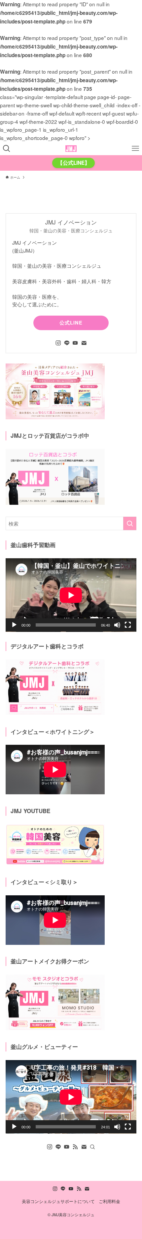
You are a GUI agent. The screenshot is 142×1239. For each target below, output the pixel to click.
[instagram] (58, 343)
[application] (71, 595)
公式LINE (71, 322)
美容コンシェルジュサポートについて (58, 1201)
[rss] (75, 1147)
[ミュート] (117, 625)
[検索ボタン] (6, 148)
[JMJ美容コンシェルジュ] (70, 148)
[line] (66, 343)
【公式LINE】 (73, 162)
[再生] (14, 625)
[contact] (84, 343)
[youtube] (75, 343)
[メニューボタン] (135, 148)
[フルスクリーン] (127, 625)
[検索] (92, 1147)
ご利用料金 (109, 1201)
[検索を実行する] (129, 523)
